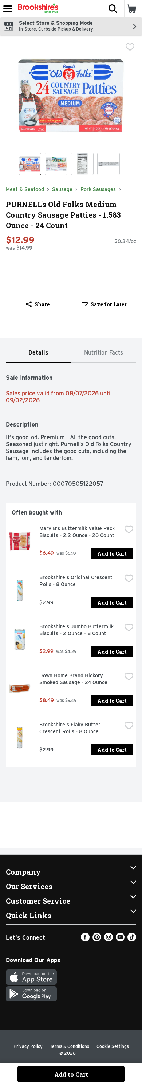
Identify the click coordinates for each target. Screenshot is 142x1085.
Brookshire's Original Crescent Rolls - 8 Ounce (76, 580)
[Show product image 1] (30, 164)
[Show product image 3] (82, 164)
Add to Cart (112, 553)
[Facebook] (85, 939)
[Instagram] (108, 939)
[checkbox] (130, 47)
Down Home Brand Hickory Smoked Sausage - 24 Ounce (73, 679)
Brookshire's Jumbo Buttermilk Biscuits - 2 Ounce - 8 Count (77, 630)
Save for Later (109, 304)
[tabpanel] (71, 568)
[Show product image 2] (56, 164)
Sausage (62, 189)
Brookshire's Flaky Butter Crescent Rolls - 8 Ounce (70, 728)
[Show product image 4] (108, 164)
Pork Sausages (98, 189)
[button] (112, 8)
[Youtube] (120, 939)
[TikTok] (131, 939)
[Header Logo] (36, 8)
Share (42, 304)
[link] (104, 304)
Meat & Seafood (25, 189)
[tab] (38, 353)
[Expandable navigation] (7, 9)
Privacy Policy (28, 1046)
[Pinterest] (96, 939)
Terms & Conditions (69, 1046)
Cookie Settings (112, 1046)
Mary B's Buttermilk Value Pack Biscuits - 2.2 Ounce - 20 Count (77, 531)
